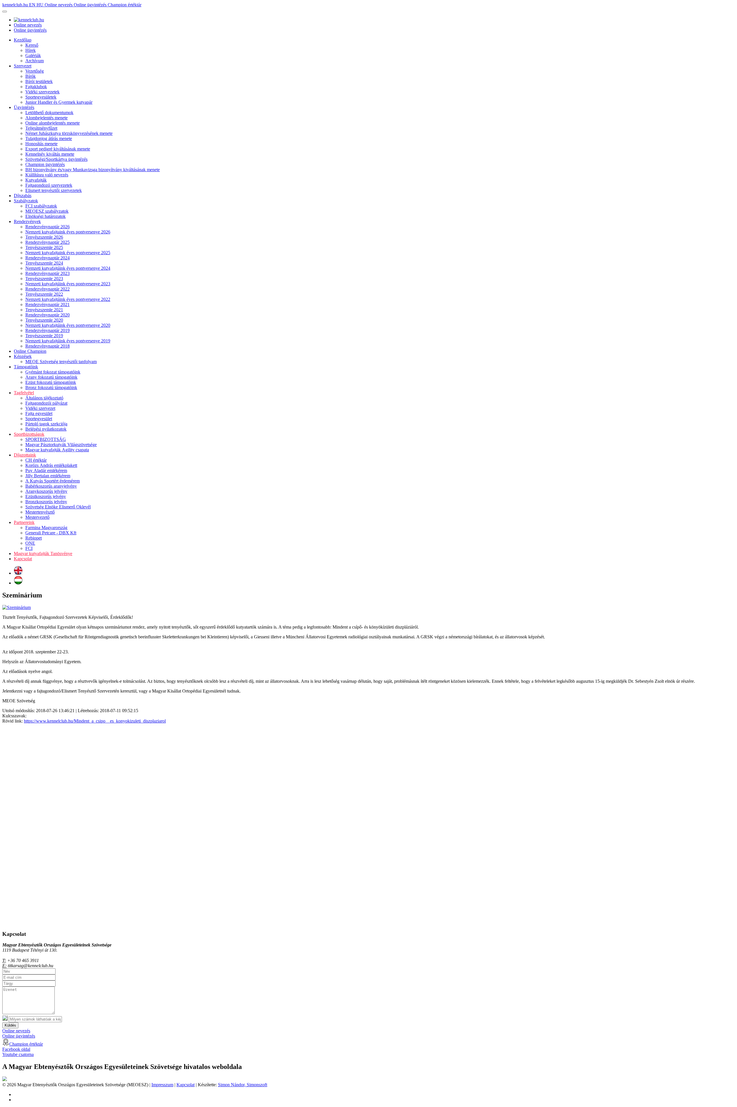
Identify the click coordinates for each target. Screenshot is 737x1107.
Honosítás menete (41, 143)
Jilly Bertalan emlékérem (47, 475)
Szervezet (22, 65)
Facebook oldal (16, 1049)
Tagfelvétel (24, 392)
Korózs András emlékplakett (51, 465)
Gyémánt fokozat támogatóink (52, 371)
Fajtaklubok (36, 86)
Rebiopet (33, 537)
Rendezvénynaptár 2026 (47, 226)
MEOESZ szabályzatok (47, 211)
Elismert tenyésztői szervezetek (53, 190)
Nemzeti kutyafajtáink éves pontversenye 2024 (67, 268)
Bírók (30, 76)
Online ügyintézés (91, 4)
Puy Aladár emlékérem (46, 470)
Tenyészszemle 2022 (44, 294)
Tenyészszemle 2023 (44, 278)
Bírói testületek (39, 81)
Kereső (31, 45)
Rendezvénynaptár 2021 (47, 304)
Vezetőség (34, 71)
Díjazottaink (25, 454)
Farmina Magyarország (46, 527)
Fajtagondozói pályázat (46, 403)
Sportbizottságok (29, 434)
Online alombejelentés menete (52, 122)
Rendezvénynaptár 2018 (47, 346)
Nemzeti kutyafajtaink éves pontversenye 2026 (67, 231)
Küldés (10, 1025)
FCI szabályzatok (41, 205)
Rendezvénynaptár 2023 (47, 273)
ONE (30, 543)
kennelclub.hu (15, 4)
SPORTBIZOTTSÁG (45, 439)
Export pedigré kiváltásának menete (57, 148)
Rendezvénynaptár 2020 (47, 314)
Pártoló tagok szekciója (46, 423)
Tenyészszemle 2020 (44, 320)
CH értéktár (36, 460)
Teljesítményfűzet (41, 128)
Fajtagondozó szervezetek (48, 185)
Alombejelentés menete (46, 117)
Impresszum (162, 1084)
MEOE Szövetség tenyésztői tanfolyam (61, 361)
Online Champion (30, 351)
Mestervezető (37, 517)
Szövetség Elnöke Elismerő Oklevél (58, 506)
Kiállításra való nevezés (46, 174)
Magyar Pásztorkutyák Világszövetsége (61, 444)
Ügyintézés (24, 107)
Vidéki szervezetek (42, 91)
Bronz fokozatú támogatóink (51, 387)
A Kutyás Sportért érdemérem (52, 480)
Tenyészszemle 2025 (44, 247)
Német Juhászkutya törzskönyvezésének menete (69, 133)
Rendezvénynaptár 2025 (47, 242)
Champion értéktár (124, 4)
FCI (29, 548)
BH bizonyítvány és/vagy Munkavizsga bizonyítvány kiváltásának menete (92, 169)
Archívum (34, 60)
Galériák (33, 55)
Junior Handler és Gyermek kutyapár (58, 102)
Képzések (23, 356)
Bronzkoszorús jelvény (46, 501)
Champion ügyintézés (45, 164)
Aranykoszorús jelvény (46, 491)
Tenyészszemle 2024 (44, 263)
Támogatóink (26, 366)
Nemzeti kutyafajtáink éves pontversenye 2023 (67, 283)
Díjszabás (22, 195)
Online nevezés (59, 4)
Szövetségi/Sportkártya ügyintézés (56, 159)
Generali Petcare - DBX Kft (50, 532)
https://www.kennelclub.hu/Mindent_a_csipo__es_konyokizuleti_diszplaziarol (95, 720)
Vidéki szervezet (40, 408)
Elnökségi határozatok (45, 216)
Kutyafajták (36, 180)
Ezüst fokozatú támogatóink (50, 382)
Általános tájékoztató (44, 397)
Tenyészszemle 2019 (44, 335)
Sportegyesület (38, 418)
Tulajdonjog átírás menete (48, 138)
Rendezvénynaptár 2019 (47, 330)
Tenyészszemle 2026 (44, 237)
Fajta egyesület (38, 413)
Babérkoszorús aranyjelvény (51, 486)
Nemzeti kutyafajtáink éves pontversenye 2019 (67, 340)
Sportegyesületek (40, 97)
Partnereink (24, 522)
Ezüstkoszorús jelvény (45, 496)
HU (41, 4)
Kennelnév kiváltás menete (49, 154)
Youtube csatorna (18, 1054)
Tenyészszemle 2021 (44, 309)
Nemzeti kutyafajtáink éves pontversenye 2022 (67, 299)
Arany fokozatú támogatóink (51, 377)
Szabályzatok (26, 200)
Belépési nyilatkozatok (46, 429)
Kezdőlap (22, 39)
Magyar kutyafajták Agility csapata (57, 449)
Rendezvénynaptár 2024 (47, 257)
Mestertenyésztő (40, 512)
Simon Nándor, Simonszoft (242, 1084)
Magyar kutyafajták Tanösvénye (43, 553)
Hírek (30, 50)
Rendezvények (27, 221)
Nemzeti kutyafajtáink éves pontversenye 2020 (67, 325)
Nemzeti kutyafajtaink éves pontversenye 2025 (67, 252)
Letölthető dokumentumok (49, 112)
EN (33, 4)
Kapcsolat (23, 558)
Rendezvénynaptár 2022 (47, 288)
